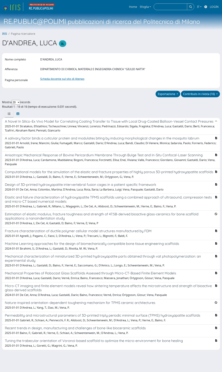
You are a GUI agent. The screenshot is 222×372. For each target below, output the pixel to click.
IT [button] (198, 7)
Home (133, 7)
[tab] (9, 113)
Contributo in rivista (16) (199, 94)
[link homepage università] (42, 7)
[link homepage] (12, 7)
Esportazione (167, 94)
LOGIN (214, 7)
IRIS (4, 34)
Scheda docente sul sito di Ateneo (62, 79)
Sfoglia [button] (144, 7)
